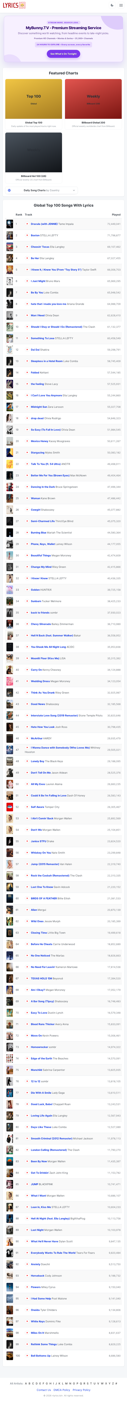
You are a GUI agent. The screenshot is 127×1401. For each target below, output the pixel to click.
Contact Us (44, 1390)
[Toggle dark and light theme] (112, 5)
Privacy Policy (81, 1390)
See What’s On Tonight (63, 53)
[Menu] (121, 5)
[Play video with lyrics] (27, 224)
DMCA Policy (62, 1390)
